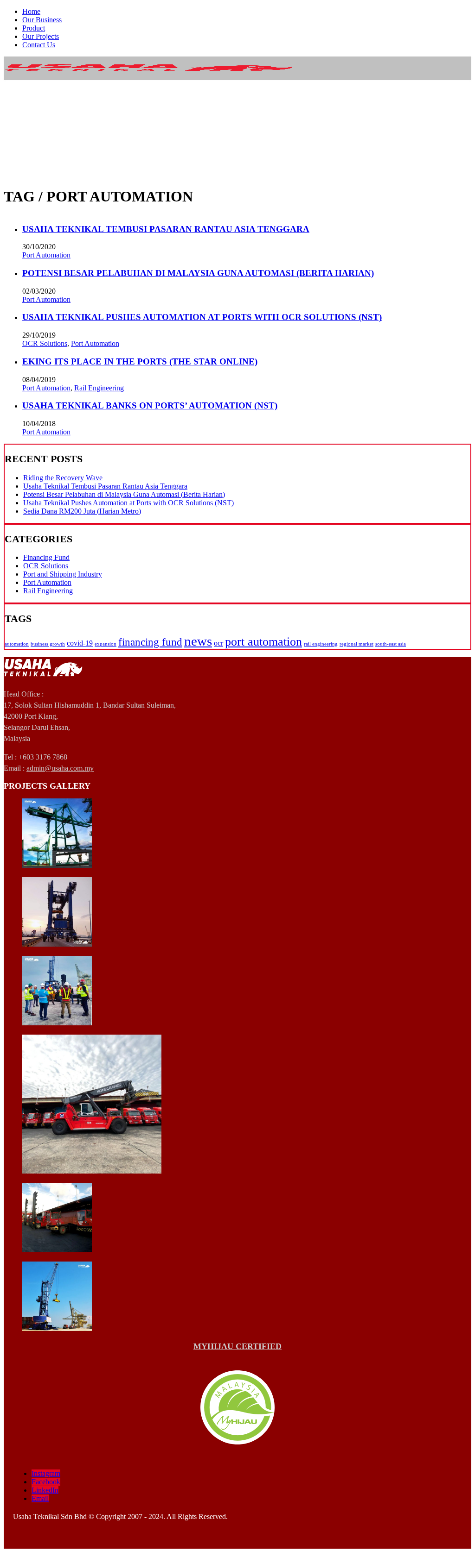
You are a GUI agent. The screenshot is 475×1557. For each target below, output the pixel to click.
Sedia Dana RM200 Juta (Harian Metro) (82, 511)
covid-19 (80, 643)
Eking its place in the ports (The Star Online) (139, 361)
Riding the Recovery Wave (63, 478)
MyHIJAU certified (237, 1346)
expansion (105, 644)
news (198, 641)
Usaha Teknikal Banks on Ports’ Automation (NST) (149, 405)
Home (31, 11)
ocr (218, 643)
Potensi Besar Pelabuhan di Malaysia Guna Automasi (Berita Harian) (198, 273)
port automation (263, 641)
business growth (48, 644)
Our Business (42, 20)
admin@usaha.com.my (60, 768)
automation (17, 644)
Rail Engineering (99, 388)
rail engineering (321, 644)
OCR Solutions (44, 343)
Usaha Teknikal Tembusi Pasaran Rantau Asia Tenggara (165, 229)
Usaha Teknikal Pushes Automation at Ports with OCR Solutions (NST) (202, 317)
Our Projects (40, 36)
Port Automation (46, 255)
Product (33, 28)
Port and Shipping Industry (62, 574)
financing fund (150, 642)
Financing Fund (46, 557)
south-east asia (390, 644)
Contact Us (38, 45)
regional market (356, 644)
